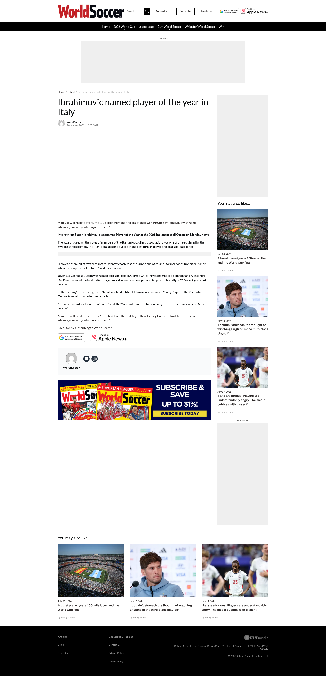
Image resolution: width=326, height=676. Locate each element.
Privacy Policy (116, 653)
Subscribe (185, 11)
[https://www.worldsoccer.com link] (94, 359)
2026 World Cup (124, 26)
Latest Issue (146, 26)
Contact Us (114, 644)
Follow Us (161, 11)
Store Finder (64, 653)
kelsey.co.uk (262, 656)
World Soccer (74, 121)
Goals (61, 644)
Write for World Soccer (200, 26)
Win (221, 26)
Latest (71, 91)
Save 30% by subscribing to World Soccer (85, 328)
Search (147, 11)
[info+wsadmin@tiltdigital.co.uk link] (86, 359)
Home (106, 26)
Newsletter (206, 11)
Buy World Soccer (169, 26)
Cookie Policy (116, 661)
